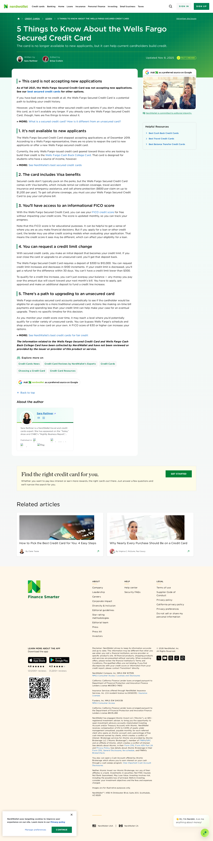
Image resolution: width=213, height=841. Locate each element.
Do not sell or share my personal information (170, 615)
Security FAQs (132, 592)
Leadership (98, 592)
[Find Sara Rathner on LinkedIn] (44, 418)
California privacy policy (170, 604)
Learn (48, 18)
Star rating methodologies (100, 616)
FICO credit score (103, 212)
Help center (131, 587)
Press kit (97, 631)
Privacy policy (164, 600)
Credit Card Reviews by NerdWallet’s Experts (70, 364)
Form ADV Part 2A (144, 745)
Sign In (184, 6)
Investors (97, 636)
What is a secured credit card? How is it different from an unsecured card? (75, 121)
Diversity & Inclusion (104, 605)
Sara (45, 413)
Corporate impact (102, 601)
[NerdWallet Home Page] (16, 6)
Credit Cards (32, 18)
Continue (61, 830)
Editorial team (100, 622)
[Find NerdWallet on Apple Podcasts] (176, 658)
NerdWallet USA (105, 826)
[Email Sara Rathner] (39, 418)
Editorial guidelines (103, 610)
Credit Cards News (29, 364)
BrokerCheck (98, 753)
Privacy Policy (102, 748)
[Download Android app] (59, 660)
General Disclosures (112, 750)
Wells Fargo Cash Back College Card (68, 155)
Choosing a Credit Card (32, 371)
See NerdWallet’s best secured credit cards (55, 165)
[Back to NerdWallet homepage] (18, 19)
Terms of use (164, 587)
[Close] (208, 815)
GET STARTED (179, 474)
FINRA (142, 740)
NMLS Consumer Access (103, 675)
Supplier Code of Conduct (166, 594)
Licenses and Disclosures (128, 675)
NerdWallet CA (131, 826)
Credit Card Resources (62, 371)
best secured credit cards (43, 91)
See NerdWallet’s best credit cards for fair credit (58, 335)
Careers (96, 596)
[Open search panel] (170, 6)
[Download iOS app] (37, 660)
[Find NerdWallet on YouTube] (164, 658)
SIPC (148, 740)
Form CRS (129, 745)
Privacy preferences (168, 609)
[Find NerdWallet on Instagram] (170, 658)
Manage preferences (35, 830)
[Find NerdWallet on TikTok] (182, 658)
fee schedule (128, 750)
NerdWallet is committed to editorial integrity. (169, 113)
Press (95, 627)
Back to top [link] (27, 392)
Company (97, 587)
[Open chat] (205, 833)
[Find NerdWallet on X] (159, 658)
